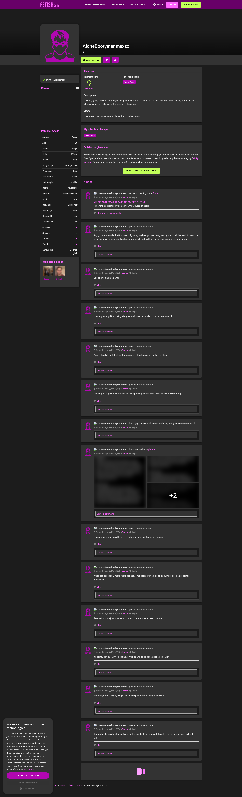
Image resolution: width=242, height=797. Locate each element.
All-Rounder (90, 135)
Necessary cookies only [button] (28, 783)
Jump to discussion (112, 213)
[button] (28, 788)
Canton (125, 197)
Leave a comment (105, 254)
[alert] (28, 756)
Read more (28, 769)
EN (159, 4)
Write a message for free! (141, 170)
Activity (88, 181)
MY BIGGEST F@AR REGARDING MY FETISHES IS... (120, 202)
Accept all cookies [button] (28, 775)
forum (156, 193)
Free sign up (190, 4)
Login (172, 4)
